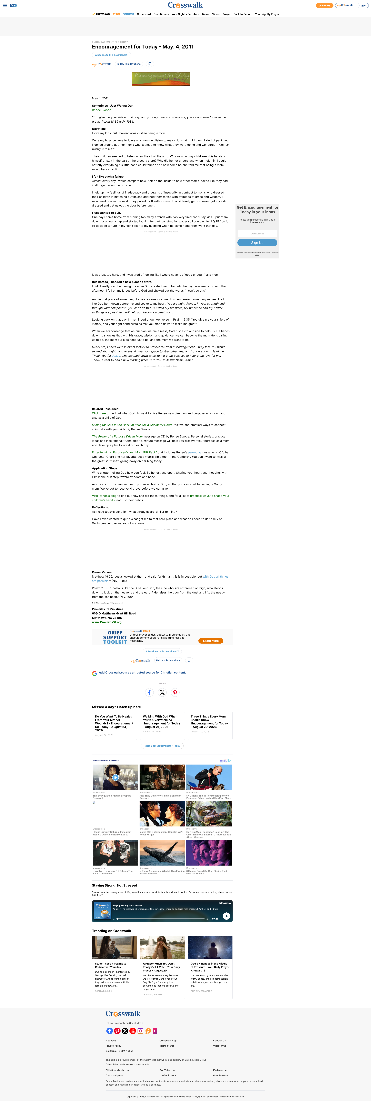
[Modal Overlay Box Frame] (185, 550)
